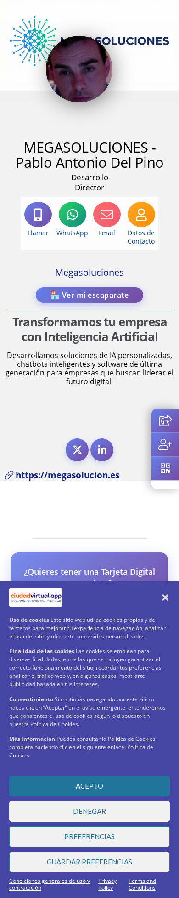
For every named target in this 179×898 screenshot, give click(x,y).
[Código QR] (165, 468)
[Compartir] (165, 420)
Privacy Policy (107, 884)
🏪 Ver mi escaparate (89, 295)
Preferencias (89, 836)
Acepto (89, 786)
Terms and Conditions (142, 884)
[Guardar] (165, 444)
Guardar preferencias (89, 862)
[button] (165, 597)
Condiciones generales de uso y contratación (49, 884)
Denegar (89, 811)
